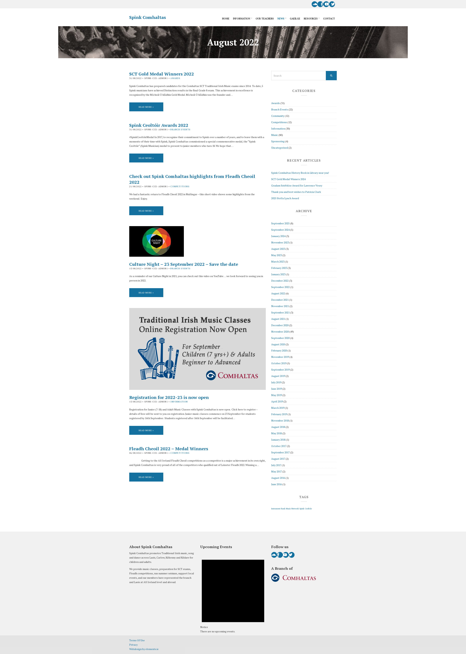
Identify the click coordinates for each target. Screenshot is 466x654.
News (280, 18)
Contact (329, 18)
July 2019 (276, 382)
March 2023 (277, 261)
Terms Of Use (137, 640)
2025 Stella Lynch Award (285, 198)
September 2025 (280, 223)
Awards (175, 78)
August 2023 (278, 249)
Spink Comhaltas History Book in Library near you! (300, 172)
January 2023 (278, 274)
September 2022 (280, 287)
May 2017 (276, 471)
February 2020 (279, 350)
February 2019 (279, 414)
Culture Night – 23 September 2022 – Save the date (183, 264)
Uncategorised (279, 147)
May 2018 (276, 433)
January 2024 (278, 236)
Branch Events (180, 129)
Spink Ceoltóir (305, 508)
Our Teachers (265, 18)
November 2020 (280, 331)
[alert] (233, 593)
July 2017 (276, 465)
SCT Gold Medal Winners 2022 (161, 74)
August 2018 (278, 427)
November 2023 (280, 242)
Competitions (179, 186)
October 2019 (278, 363)
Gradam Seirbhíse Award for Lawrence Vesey (296, 185)
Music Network (292, 508)
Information (241, 18)
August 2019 (278, 376)
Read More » (146, 107)
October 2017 (278, 446)
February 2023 (279, 268)
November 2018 (280, 420)
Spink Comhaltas (147, 17)
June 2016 (276, 484)
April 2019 (277, 401)
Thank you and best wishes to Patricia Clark (296, 192)
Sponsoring (278, 141)
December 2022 (280, 280)
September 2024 (280, 229)
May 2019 (276, 395)
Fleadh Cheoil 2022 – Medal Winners (168, 449)
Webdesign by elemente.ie (144, 649)
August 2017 (278, 458)
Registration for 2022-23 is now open (169, 397)
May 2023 (276, 255)
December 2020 (280, 325)
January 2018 (278, 439)
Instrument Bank (278, 508)
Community (277, 116)
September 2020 (280, 338)
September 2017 (280, 452)
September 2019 (280, 369)
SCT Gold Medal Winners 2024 (288, 179)
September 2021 (280, 312)
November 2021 (280, 306)
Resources (311, 18)
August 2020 (278, 344)
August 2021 (278, 319)
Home (225, 18)
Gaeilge (295, 18)
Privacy (133, 644)
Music (274, 135)
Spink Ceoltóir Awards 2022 (158, 125)
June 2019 (276, 388)
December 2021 (280, 299)
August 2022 (278, 293)
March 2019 (277, 408)
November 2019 (280, 357)
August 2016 (278, 478)
